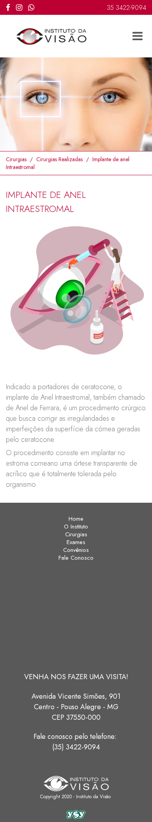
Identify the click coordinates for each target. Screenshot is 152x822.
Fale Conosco (76, 557)
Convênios (76, 550)
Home (76, 518)
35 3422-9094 (126, 7)
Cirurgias (16, 159)
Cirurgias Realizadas (59, 159)
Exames (76, 542)
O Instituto (76, 526)
